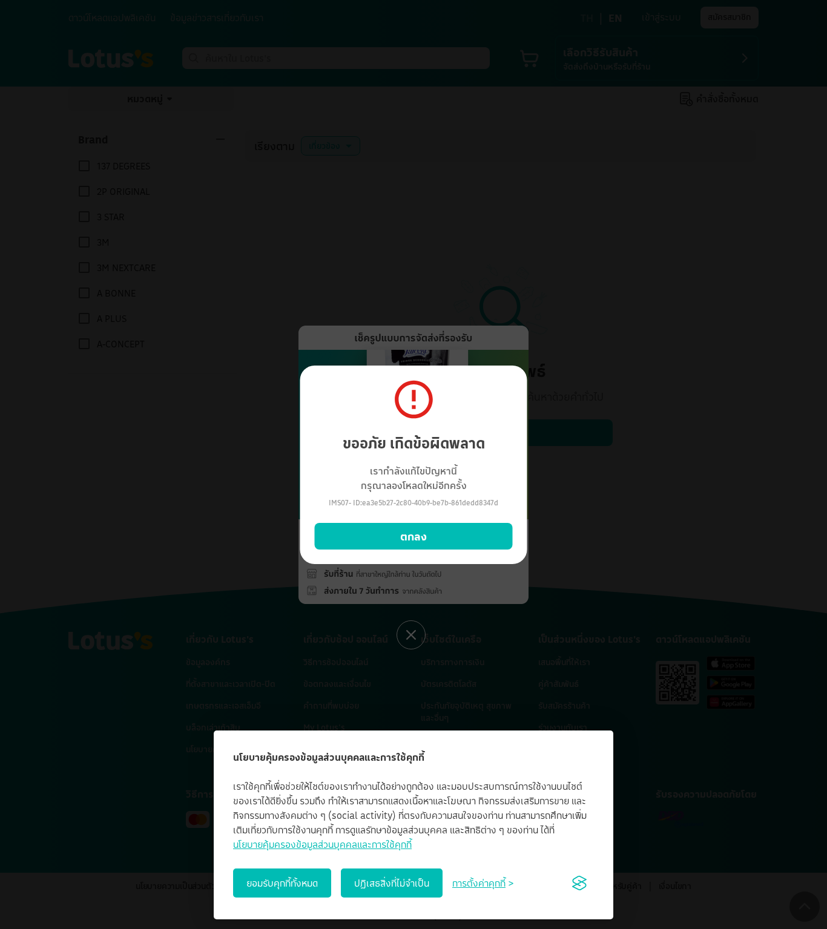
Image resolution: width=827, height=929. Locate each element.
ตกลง (413, 536)
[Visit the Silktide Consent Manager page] (579, 883)
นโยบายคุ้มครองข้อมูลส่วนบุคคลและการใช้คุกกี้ (322, 844)
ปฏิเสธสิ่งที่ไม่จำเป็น (391, 883)
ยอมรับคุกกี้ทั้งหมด (282, 883)
